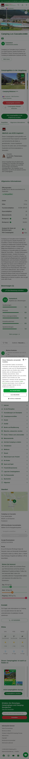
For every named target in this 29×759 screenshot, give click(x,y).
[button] (14, 398)
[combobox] (23, 359)
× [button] (25, 359)
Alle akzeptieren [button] (15, 390)
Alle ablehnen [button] (15, 394)
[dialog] (14, 379)
